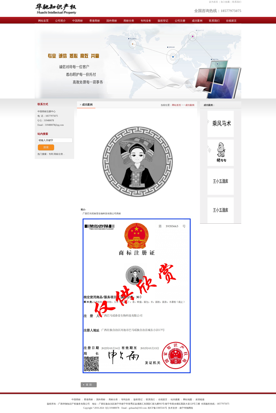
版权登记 (138, 399)
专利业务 (125, 399)
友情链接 (199, 399)
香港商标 (88, 399)
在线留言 (162, 399)
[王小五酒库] (220, 169)
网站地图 (187, 399)
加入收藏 (225, 2)
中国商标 (76, 399)
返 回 (89, 384)
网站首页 (176, 105)
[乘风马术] (220, 111)
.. (64, 154)
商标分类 (58, 154)
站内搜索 (175, 399)
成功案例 (189, 105)
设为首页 (213, 2)
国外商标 (100, 399)
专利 (51, 154)
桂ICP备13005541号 (157, 408)
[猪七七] (220, 140)
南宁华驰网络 (186, 408)
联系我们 (236, 2)
